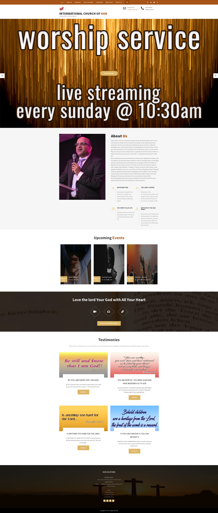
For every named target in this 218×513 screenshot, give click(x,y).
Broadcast (78, 2)
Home (62, 2)
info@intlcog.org (132, 9)
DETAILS (83, 392)
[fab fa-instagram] (157, 3)
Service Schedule (88, 2)
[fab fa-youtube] (154, 3)
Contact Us (119, 2)
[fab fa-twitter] (150, 3)
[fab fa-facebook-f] (147, 3)
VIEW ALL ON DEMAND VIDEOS (109, 323)
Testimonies (99, 2)
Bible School (109, 2)
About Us (69, 2)
